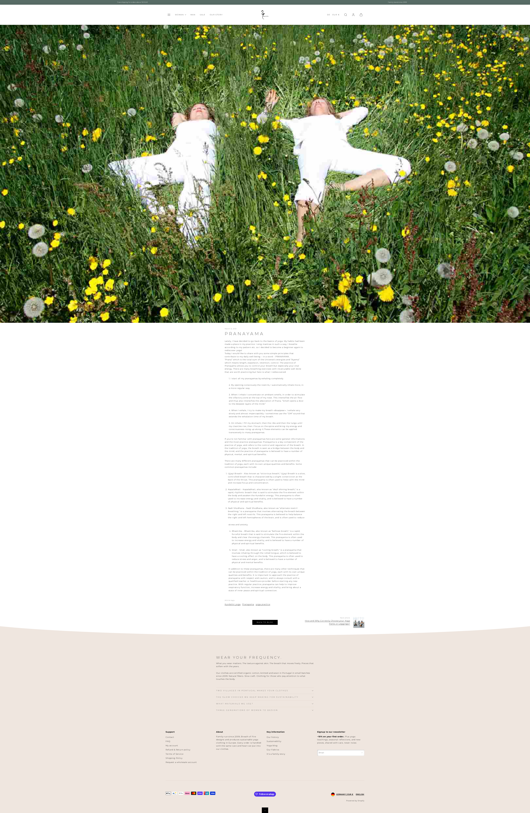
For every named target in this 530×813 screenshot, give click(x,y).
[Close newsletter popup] (293, 360)
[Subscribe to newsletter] (294, 452)
